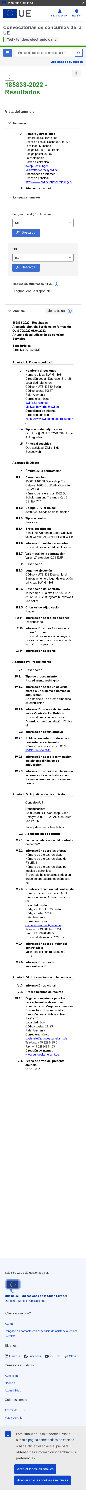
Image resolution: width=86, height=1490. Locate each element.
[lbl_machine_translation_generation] (56, 284)
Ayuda (9, 1323)
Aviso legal (11, 1375)
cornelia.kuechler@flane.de (43, 925)
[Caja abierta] (9, 77)
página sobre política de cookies (51, 1440)
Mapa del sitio (13, 1417)
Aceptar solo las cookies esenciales (42, 1480)
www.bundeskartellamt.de (42, 1054)
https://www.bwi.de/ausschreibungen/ (48, 182)
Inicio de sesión (59, 15)
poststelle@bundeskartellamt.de (46, 1038)
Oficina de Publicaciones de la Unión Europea (36, 1296)
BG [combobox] (17, 257)
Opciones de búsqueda (67, 61)
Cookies (10, 1383)
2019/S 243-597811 (38, 750)
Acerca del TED (15, 1410)
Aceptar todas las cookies (35, 1469)
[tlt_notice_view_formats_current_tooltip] (70, 311)
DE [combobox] (17, 222)
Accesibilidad (13, 1390)
